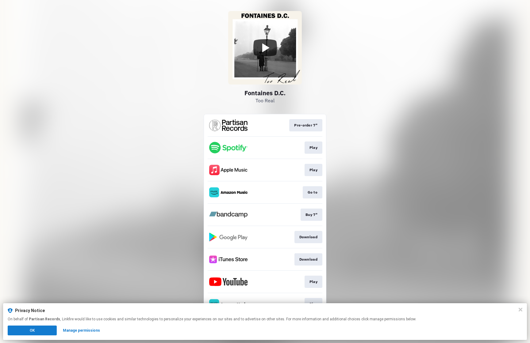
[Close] (520, 310)
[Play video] (265, 47)
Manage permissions (81, 330)
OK (32, 330)
